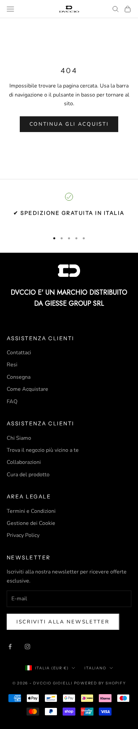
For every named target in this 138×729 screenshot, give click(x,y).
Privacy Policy (23, 535)
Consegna (18, 377)
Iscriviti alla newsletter (63, 621)
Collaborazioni (24, 462)
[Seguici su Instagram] (27, 646)
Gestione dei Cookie (31, 523)
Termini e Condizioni (31, 511)
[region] (69, 210)
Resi (12, 364)
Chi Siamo (19, 438)
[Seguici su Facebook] (10, 646)
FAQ (12, 401)
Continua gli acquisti (69, 124)
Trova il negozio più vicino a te (43, 450)
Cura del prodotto (28, 474)
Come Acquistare (27, 389)
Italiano (95, 668)
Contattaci (19, 352)
